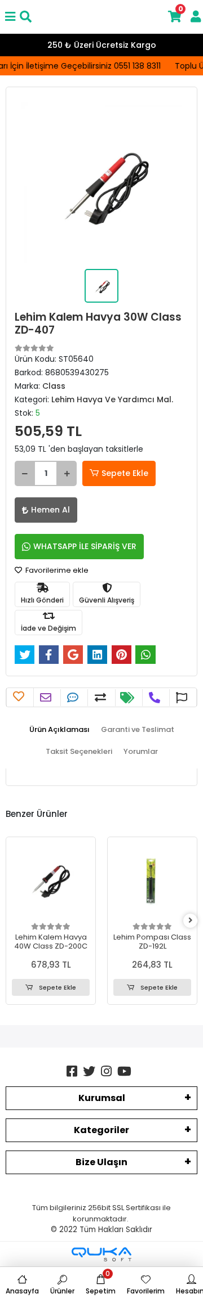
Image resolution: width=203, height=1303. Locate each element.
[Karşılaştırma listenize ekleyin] (102, 697)
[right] (190, 920)
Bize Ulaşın (101, 1162)
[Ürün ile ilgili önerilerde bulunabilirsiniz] (183, 697)
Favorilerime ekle (56, 570)
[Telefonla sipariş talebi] (156, 697)
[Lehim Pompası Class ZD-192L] (152, 881)
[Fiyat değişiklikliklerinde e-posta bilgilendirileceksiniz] (128, 697)
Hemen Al (50, 509)
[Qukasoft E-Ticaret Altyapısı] (101, 1254)
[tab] (59, 729)
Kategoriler (101, 1130)
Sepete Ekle (125, 473)
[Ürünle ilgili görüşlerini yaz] (74, 697)
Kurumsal (101, 1097)
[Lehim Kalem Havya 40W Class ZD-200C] (51, 881)
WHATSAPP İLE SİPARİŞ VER (84, 546)
